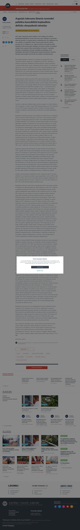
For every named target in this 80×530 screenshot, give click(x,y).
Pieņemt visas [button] (40, 267)
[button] (40, 271)
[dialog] (40, 265)
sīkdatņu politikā (52, 263)
